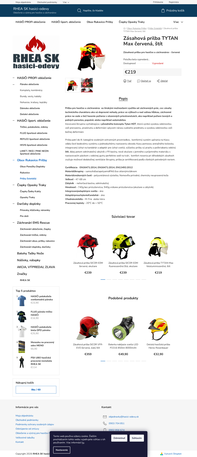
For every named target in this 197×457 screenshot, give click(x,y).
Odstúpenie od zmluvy (27, 428)
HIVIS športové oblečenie (33, 145)
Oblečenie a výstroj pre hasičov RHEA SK (37, 433)
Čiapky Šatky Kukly (30, 191)
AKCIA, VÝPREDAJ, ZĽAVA (36, 267)
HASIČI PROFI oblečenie (34, 78)
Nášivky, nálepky (28, 260)
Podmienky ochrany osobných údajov (35, 424)
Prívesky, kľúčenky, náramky (35, 210)
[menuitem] (30, 22)
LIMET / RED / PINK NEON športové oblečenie (34, 152)
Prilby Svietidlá (28, 178)
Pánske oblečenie (29, 84)
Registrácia (174, 2)
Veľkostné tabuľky (25, 437)
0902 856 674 (117, 430)
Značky (22, 274)
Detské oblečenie (29, 114)
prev (67, 256)
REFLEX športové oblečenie (35, 139)
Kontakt (20, 442)
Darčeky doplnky (29, 204)
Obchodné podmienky (47, 2)
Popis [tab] (123, 98)
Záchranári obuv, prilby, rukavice (37, 241)
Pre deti (24, 216)
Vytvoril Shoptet (173, 453)
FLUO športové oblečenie (33, 133)
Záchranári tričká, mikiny (33, 235)
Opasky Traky (27, 197)
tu (83, 442)
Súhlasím (137, 438)
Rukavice (25, 172)
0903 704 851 (117, 423)
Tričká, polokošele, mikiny (34, 127)
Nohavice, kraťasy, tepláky (33, 102)
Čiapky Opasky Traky (31, 185)
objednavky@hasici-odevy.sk (124, 416)
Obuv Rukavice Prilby (32, 160)
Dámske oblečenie (30, 108)
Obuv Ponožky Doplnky (32, 166)
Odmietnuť (119, 438)
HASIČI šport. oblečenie (33, 121)
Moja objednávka (23, 2)
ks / (36, 389)
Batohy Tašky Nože (30, 253)
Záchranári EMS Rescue (33, 223)
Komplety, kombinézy (31, 90)
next (179, 256)
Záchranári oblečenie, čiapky (35, 229)
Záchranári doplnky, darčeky (35, 247)
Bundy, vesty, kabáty (30, 96)
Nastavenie (62, 450)
